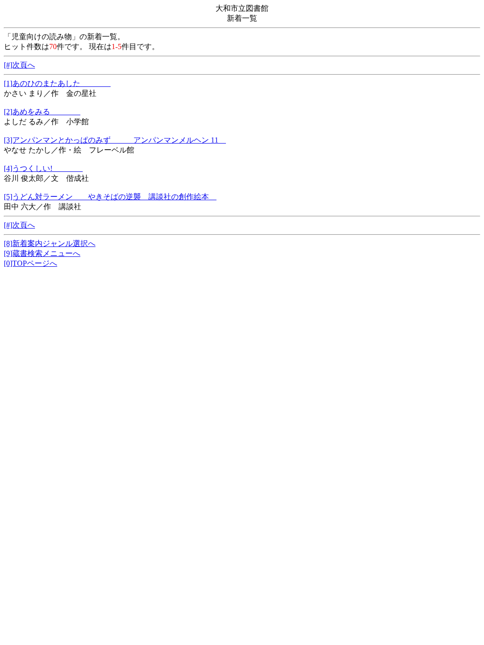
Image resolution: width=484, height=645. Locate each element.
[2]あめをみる (42, 112)
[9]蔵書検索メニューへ (42, 253)
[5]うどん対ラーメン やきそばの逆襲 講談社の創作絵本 (110, 197)
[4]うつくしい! (43, 168)
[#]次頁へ (19, 65)
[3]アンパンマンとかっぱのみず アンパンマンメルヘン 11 (115, 140)
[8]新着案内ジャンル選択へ (49, 243)
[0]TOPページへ (30, 263)
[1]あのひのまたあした (57, 83)
